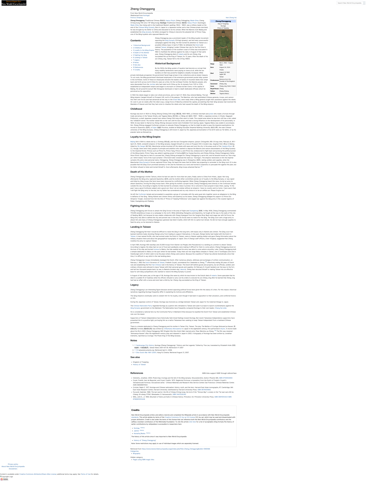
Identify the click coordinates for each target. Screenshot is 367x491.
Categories (134, 451)
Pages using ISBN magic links (143, 459)
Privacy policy (13, 464)
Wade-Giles (194, 20)
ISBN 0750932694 (225, 378)
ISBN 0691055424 (221, 397)
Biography (136, 453)
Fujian (154, 127)
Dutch (198, 45)
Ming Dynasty (149, 27)
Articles (32, 3)
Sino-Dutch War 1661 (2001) (146, 352)
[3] (215, 330)
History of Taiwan (139, 364)
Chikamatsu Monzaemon (173, 329)
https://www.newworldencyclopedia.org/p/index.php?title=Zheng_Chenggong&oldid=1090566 (176, 449)
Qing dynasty (146, 32)
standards (134, 417)
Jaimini (136, 431)
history (142, 427)
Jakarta (183, 269)
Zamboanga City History (145, 345)
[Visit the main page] (14, 3)
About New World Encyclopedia (13, 466)
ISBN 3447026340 (179, 394)
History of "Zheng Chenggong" (145, 440)
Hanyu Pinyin (170, 20)
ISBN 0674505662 (204, 390)
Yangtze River (227, 146)
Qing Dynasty (170, 40)
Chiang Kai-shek (221, 308)
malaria (181, 54)
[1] (201, 166)
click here (192, 422)
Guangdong (194, 211)
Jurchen (152, 84)
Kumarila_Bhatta (139, 433)
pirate (211, 114)
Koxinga (146, 15)
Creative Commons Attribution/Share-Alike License (37, 474)
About (40, 3)
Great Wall (176, 99)
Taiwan (163, 47)
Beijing (132, 142)
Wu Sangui (141, 146)
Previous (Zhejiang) (136, 17)
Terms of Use (86, 474)
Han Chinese (156, 265)
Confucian (142, 194)
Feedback (48, 3)
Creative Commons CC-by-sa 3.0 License (180, 417)
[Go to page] (364, 3)
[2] (206, 262)
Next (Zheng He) (231, 17)
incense (156, 249)
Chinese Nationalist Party (143, 306)
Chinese (141, 27)
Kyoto (223, 329)
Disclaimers (13, 469)
